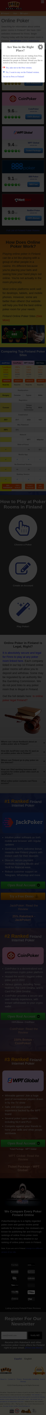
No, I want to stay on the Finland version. (22, 72)
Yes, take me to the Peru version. (19, 68)
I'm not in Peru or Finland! (13, 76)
